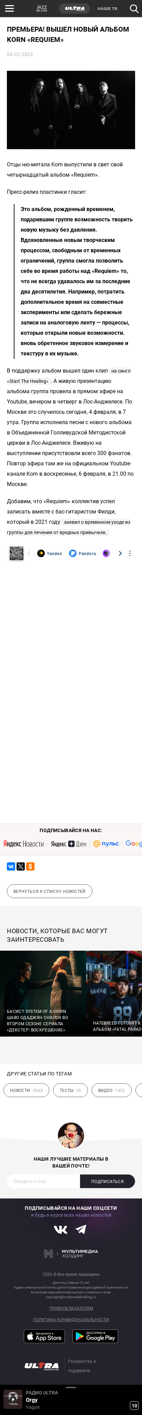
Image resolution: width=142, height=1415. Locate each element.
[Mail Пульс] (106, 843)
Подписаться (107, 1181)
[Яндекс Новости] (23, 843)
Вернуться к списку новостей (49, 891)
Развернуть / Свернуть (71, 1387)
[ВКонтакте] (11, 866)
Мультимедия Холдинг (71, 1254)
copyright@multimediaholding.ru (71, 1297)
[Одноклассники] (30, 866)
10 (134, 1405)
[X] (21, 866)
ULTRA (74, 8)
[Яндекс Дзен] (68, 843)
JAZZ (41, 8)
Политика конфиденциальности (71, 1320)
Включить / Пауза (12, 1399)
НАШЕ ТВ (107, 8)
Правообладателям (71, 1308)
